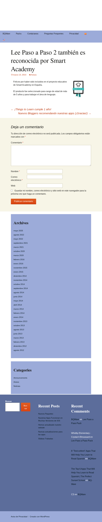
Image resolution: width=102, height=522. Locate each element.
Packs (19, 33)
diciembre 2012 (20, 346)
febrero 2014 (19, 313)
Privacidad (73, 33)
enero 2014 (18, 317)
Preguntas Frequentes (53, 33)
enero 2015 (18, 272)
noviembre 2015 (20, 268)
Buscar (8, 401)
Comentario (17, 143)
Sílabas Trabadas (45, 439)
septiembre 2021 (21, 243)
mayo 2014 (18, 301)
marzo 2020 (19, 255)
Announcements (20, 378)
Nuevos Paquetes (45, 414)
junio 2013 (18, 334)
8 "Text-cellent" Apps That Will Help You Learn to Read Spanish (83, 455)
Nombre (15, 171)
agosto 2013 (19, 329)
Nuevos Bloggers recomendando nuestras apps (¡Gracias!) (54, 113)
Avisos (34, 75)
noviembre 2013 (20, 321)
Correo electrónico (17, 178)
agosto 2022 (19, 235)
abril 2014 (18, 305)
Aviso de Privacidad (19, 516)
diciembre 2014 (20, 276)
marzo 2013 (19, 338)
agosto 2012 (19, 350)
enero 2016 (18, 264)
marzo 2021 (19, 247)
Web (13, 186)
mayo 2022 (18, 239)
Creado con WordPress (40, 516)
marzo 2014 (19, 309)
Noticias (17, 386)
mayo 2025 (18, 231)
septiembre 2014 (21, 288)
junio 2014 (18, 297)
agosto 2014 (19, 292)
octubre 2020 (19, 251)
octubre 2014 (19, 284)
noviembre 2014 (20, 280)
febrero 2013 (19, 342)
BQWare (6, 33)
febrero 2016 (19, 259)
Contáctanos (32, 33)
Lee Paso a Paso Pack (82, 441)
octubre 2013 (19, 325)
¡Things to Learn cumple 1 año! (31, 109)
